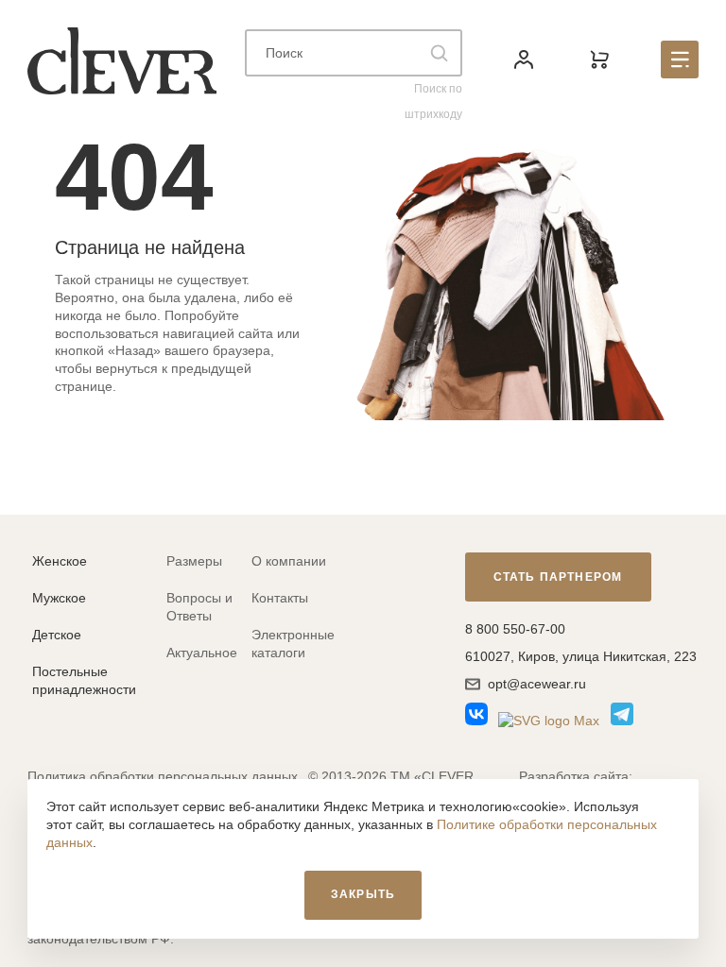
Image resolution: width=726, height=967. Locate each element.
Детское (56, 634)
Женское (59, 560)
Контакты (279, 597)
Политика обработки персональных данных (162, 776)
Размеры (194, 560)
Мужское (59, 597)
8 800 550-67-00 (515, 628)
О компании (288, 560)
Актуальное (201, 652)
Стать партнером (558, 577)
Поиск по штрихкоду (433, 101)
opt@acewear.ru (537, 683)
